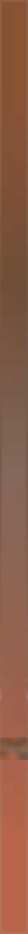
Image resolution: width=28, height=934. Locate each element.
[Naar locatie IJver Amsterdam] (14, 749)
